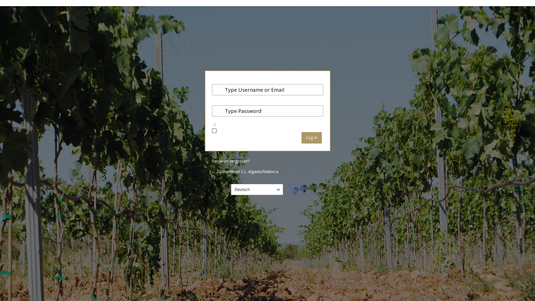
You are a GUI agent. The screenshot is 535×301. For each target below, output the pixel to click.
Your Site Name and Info (267, 45)
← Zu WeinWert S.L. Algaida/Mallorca (244, 171)
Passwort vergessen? (230, 161)
